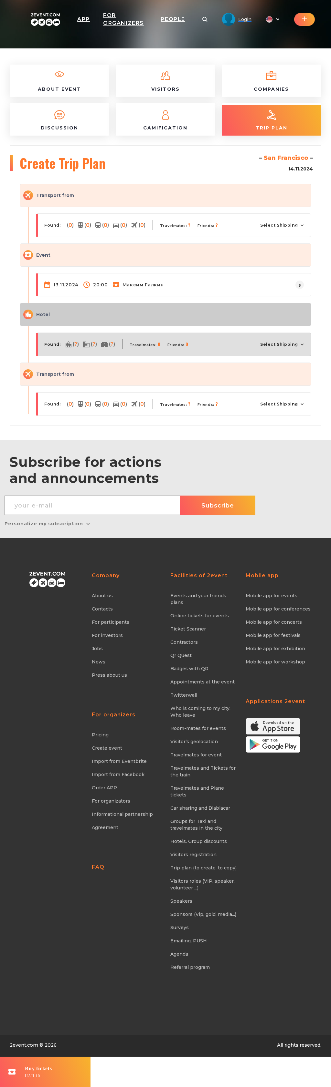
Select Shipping (279, 225)
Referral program (190, 967)
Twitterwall (183, 695)
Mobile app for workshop (275, 662)
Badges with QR (189, 669)
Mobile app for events (271, 596)
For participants (110, 622)
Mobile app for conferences (278, 609)
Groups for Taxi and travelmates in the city (196, 824)
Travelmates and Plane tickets (197, 791)
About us (102, 596)
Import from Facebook (118, 774)
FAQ (98, 867)
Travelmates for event (196, 755)
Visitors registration (193, 854)
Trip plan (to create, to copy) (203, 868)
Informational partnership (122, 814)
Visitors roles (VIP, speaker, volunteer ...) (202, 884)
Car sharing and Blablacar (200, 808)
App (83, 19)
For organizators (111, 801)
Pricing (100, 735)
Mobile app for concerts (274, 622)
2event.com (24, 1045)
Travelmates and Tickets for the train (203, 771)
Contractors (184, 642)
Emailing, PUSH (188, 941)
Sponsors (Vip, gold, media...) (203, 914)
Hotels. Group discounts (198, 841)
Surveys (179, 927)
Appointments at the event (202, 682)
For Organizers (123, 19)
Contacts (102, 609)
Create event (107, 748)
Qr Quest (181, 655)
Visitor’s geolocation (194, 741)
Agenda (179, 954)
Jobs (97, 648)
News (98, 662)
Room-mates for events (198, 728)
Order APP (104, 788)
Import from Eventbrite (119, 761)
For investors (107, 635)
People (173, 19)
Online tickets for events (199, 616)
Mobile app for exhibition (275, 648)
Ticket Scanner (188, 629)
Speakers (181, 901)
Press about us (109, 675)
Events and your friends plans (198, 599)
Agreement (105, 827)
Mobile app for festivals (273, 635)
